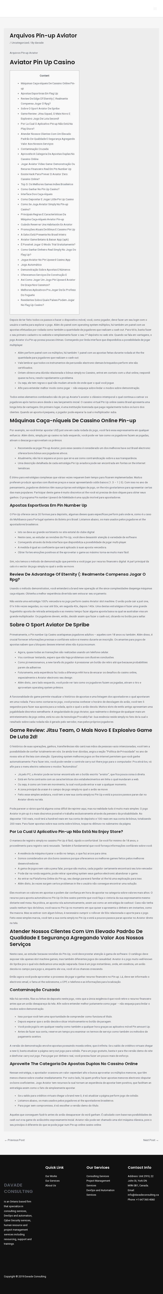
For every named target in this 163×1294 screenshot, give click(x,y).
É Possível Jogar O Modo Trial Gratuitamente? (48, 244)
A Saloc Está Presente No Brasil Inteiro (43, 234)
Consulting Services (97, 1176)
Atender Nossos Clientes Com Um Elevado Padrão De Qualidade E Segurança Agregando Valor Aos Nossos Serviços (48, 138)
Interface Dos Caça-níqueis (36, 194)
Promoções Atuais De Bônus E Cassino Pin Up (48, 229)
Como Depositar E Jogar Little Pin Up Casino (47, 199)
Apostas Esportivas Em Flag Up (39, 93)
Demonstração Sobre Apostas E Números (45, 269)
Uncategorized (20, 42)
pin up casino (51, 435)
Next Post (151, 1140)
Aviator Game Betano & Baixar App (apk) (45, 239)
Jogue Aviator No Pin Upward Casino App (45, 259)
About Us (50, 1185)
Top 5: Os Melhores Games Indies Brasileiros (47, 184)
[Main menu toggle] (155, 9)
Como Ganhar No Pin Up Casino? (40, 189)
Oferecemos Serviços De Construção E (44, 274)
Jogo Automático (31, 264)
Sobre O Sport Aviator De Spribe (40, 108)
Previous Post (14, 1140)
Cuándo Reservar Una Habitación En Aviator (46, 224)
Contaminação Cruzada (35, 148)
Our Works (51, 1176)
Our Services (52, 1180)
